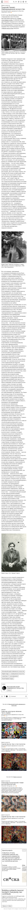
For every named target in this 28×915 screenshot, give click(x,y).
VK (13, 908)
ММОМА (3, 709)
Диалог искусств (5, 5)
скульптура (5, 676)
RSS (26, 908)
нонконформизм (14, 676)
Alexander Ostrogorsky (7, 785)
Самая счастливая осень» (11, 19)
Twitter (23, 908)
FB (12, 908)
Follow (9, 690)
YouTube (20, 908)
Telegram (9, 908)
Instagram (16, 908)
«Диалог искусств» (7, 28)
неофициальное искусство (17, 673)
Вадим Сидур (5, 673)
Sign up (4, 906)
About (9, 906)
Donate (6, 1)
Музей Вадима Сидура (7, 678)
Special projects (7, 850)
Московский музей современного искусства (12, 11)
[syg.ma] (2, 2)
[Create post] (18, 2)
